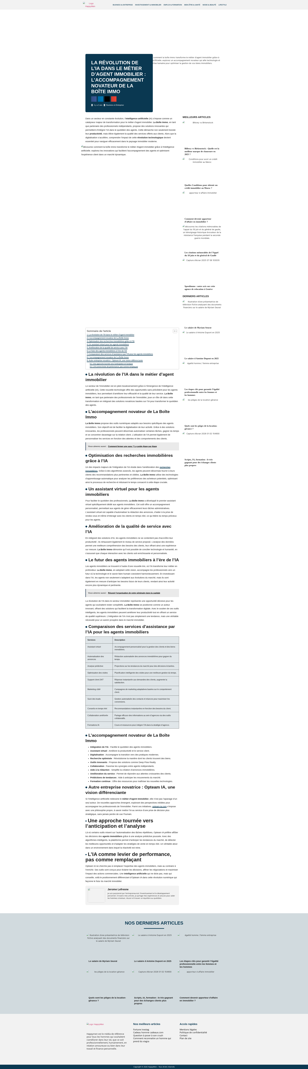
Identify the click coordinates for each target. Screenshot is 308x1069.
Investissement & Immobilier (148, 5)
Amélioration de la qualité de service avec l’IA (108, 348)
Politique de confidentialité (193, 1032)
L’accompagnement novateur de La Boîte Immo (109, 338)
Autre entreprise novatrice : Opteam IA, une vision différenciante (116, 360)
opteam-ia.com (159, 806)
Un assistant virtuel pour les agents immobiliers (109, 344)
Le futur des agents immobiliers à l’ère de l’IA (108, 351)
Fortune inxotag (141, 1029)
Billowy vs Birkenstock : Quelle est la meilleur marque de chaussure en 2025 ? (202, 151)
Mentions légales (188, 1029)
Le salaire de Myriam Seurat (198, 327)
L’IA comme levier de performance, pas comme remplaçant (115, 366)
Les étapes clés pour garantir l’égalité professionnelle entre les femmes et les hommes (202, 392)
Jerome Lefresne (118, 889)
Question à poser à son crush (148, 1035)
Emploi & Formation (173, 5)
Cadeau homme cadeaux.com (148, 1032)
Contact (183, 1035)
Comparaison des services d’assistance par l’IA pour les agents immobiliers (121, 354)
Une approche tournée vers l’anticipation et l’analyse (113, 364)
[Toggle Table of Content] (173, 331)
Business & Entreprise (123, 5)
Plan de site (185, 1038)
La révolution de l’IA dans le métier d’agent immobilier (111, 335)
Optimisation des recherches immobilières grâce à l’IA (112, 341)
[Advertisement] (154, 28)
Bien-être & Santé (192, 5)
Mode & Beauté (209, 5)
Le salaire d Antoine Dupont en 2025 (202, 358)
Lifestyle (222, 5)
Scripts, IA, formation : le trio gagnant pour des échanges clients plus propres (200, 462)
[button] (94, 99)
